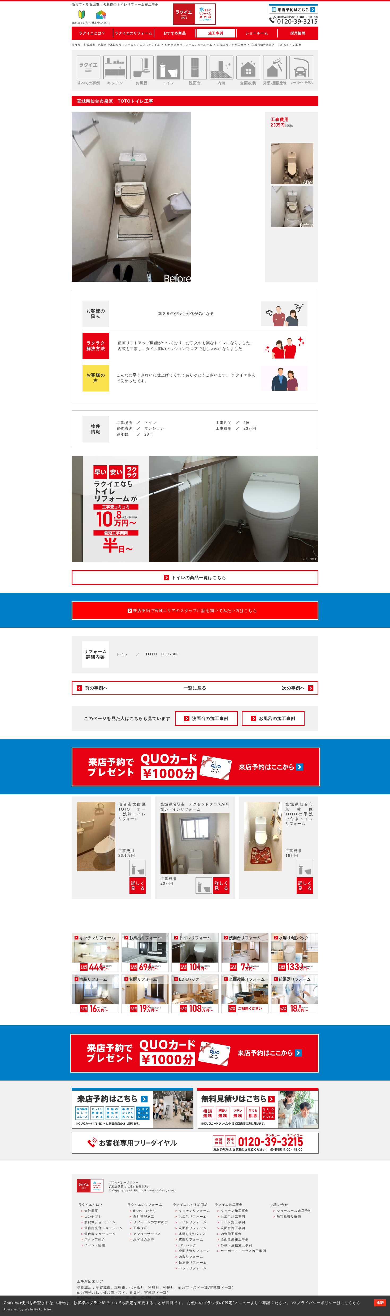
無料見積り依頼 (289, 1216)
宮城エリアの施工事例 (231, 44)
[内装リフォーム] (221, 67)
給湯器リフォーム (193, 1262)
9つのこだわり (144, 1211)
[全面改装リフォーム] (248, 67)
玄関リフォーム (191, 1239)
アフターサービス (147, 1234)
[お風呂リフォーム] (142, 67)
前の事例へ (96, 688)
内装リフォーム (191, 1257)
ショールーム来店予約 (294, 1211)
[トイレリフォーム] (168, 67)
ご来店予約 (293, 9)
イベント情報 (94, 1245)
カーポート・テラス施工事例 (243, 1251)
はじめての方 (81, 22)
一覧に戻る (195, 688)
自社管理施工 (143, 1216)
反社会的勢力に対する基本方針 (129, 1186)
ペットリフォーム (193, 1268)
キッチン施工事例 (235, 1211)
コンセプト (93, 1216)
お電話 (293, 20)
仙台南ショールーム (100, 1234)
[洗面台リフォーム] (195, 67)
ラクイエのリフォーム (133, 33)
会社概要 (91, 1211)
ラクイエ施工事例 (229, 1205)
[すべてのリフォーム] (89, 67)
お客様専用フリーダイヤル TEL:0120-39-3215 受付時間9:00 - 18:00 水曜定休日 (195, 1142)
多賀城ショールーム (100, 1222)
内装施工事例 (231, 1234)
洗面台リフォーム (193, 1228)
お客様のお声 (143, 1239)
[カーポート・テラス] (301, 67)
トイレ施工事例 (233, 1222)
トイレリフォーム (193, 1222)
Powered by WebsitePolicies (28, 1309)
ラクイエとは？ (92, 33)
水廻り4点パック (192, 1234)
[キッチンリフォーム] (115, 67)
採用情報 (298, 33)
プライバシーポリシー (123, 1182)
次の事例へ (293, 688)
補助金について (101, 22)
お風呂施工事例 (233, 1216)
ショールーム (257, 33)
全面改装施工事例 (235, 1239)
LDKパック (188, 1245)
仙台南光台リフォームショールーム (188, 44)
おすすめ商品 (174, 33)
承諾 (380, 1303)
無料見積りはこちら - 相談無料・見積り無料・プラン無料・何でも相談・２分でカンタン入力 (257, 1108)
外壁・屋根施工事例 (236, 1245)
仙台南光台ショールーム (103, 1228)
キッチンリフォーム (194, 1211)
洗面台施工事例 (233, 1228)
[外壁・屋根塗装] (275, 67)
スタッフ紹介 (94, 1239)
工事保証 (140, 1228)
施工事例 (215, 33)
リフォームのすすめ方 (150, 1222)
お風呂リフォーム (193, 1216)
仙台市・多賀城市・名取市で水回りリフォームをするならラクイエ (116, 44)
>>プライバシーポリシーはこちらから (326, 1303)
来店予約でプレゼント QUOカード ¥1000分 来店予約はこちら (196, 767)
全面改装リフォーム (194, 1251)
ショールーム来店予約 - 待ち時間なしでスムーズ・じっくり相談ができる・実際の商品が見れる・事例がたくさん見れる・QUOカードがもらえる (132, 1108)
